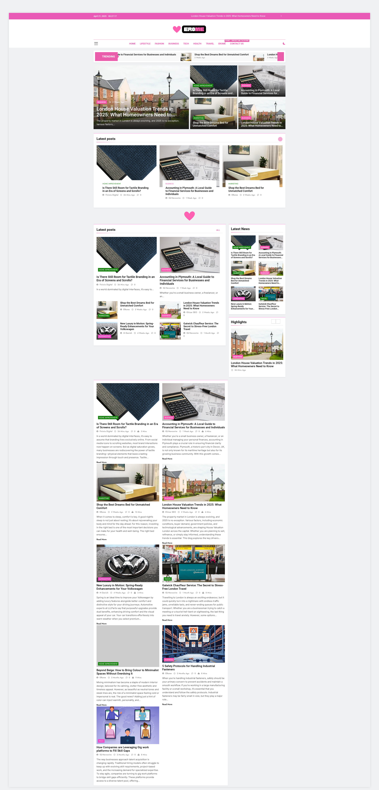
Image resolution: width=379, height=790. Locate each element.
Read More (102, 462)
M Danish (128, 332)
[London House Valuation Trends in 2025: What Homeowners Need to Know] (203, 58)
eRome (223, 42)
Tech (186, 43)
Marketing (199, 118)
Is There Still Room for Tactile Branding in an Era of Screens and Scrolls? (212, 93)
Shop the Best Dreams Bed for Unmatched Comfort (167, 54)
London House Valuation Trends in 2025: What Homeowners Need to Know (228, 16)
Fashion (159, 43)
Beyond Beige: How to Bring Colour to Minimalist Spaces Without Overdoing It (128, 671)
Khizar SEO (192, 312)
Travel (210, 43)
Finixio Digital (112, 194)
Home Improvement (203, 85)
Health (197, 43)
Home (132, 43)
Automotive (104, 336)
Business (173, 43)
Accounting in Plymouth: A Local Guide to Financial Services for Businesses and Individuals (260, 93)
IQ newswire (174, 197)
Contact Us (237, 43)
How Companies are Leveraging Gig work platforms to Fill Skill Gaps (123, 749)
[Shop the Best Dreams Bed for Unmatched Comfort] (131, 58)
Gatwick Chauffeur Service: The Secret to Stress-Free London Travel (200, 326)
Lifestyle (145, 43)
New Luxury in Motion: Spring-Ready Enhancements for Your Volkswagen (137, 326)
